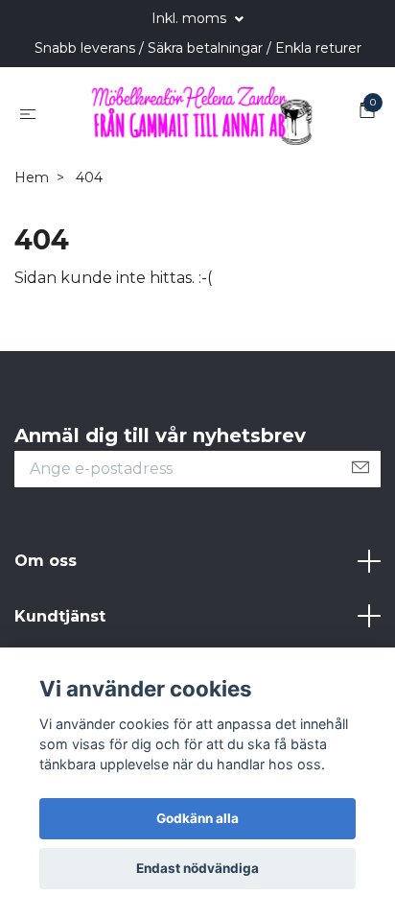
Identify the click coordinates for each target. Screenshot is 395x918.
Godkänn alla (197, 818)
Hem (31, 177)
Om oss (45, 561)
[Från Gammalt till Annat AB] (201, 113)
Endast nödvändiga (197, 868)
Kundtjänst (59, 616)
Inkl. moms (190, 18)
